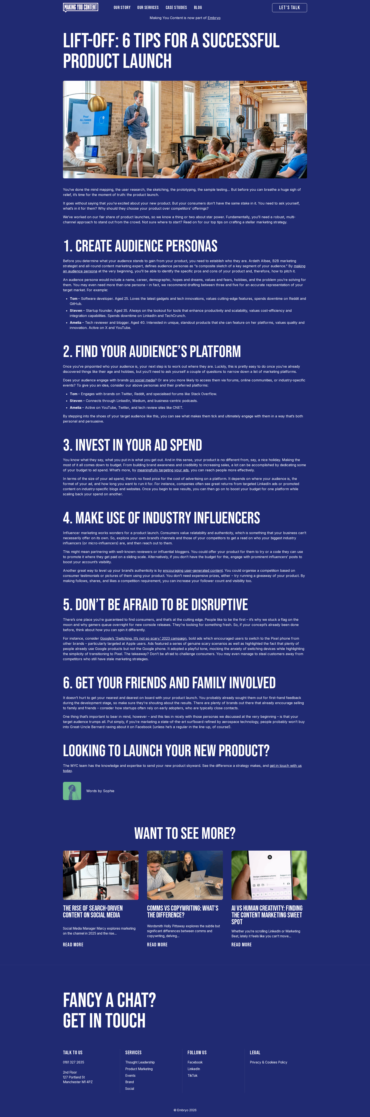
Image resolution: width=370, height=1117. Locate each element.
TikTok (192, 1076)
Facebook (195, 1062)
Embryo (214, 18)
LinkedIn (194, 1069)
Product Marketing (139, 1069)
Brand (129, 1082)
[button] (122, 7)
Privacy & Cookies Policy (268, 1062)
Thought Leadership (140, 1062)
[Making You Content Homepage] (85, 8)
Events (130, 1076)
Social (129, 1089)
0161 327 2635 (73, 1062)
